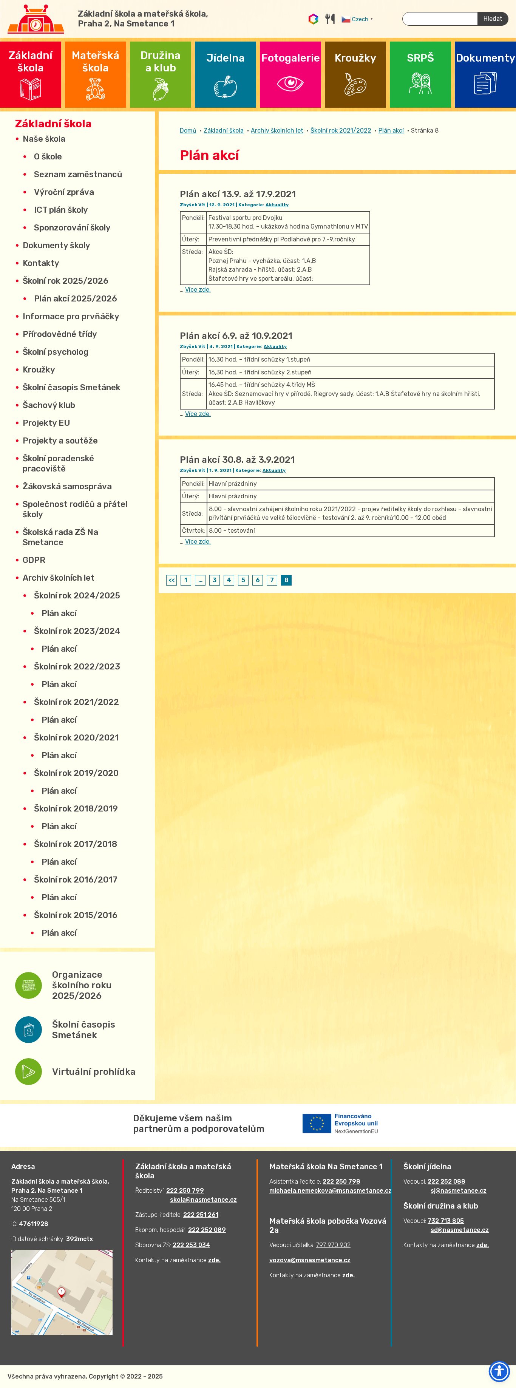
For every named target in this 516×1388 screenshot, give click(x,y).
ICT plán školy (61, 210)
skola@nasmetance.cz (203, 1199)
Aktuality (277, 204)
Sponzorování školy (72, 228)
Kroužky (39, 370)
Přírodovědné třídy (60, 334)
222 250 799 (185, 1190)
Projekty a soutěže (60, 441)
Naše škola (44, 139)
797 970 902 (333, 1245)
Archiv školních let (58, 578)
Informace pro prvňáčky (71, 316)
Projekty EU (46, 423)
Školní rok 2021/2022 (76, 702)
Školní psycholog (55, 352)
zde (213, 1260)
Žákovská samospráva (67, 486)
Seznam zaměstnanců (78, 174)
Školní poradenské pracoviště (58, 463)
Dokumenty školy (56, 245)
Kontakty (41, 263)
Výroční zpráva (64, 192)
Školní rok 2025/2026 (65, 281)
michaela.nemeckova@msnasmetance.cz (330, 1190)
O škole (48, 156)
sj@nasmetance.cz (459, 1190)
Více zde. (198, 289)
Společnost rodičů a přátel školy (75, 509)
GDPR (34, 560)
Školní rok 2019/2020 (76, 773)
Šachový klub (49, 405)
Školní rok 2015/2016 (75, 915)
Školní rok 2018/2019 (76, 809)
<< (171, 580)
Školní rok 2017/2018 (75, 844)
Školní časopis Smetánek (72, 387)
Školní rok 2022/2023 (77, 667)
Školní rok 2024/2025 (77, 595)
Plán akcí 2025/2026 (75, 299)
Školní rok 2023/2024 (77, 631)
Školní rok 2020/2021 (76, 738)
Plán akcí (59, 613)
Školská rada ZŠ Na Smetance (60, 537)
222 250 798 (341, 1181)
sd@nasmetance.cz (460, 1229)
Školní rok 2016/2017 (75, 880)
